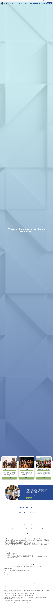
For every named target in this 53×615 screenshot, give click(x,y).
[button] (21, 3)
